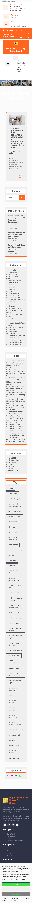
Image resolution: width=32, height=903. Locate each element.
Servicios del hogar (15, 340)
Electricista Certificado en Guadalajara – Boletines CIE (15, 374)
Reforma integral (14, 424)
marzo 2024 (12, 468)
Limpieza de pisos (14, 308)
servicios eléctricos (15, 735)
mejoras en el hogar (15, 650)
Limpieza (11, 306)
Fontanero (12, 555)
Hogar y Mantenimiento (16, 300)
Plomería (11, 321)
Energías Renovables (15, 285)
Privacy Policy (13, 422)
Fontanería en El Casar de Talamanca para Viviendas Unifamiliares (16, 248)
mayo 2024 (12, 464)
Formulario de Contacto (16, 405)
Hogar (10, 291)
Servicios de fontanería (16, 433)
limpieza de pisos (14, 593)
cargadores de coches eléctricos (14, 505)
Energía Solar (13, 283)
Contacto (10, 838)
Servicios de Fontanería (16, 336)
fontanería (12, 287)
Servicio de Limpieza (15, 327)
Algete (10, 488)
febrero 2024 (13, 471)
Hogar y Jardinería (14, 297)
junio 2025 (12, 458)
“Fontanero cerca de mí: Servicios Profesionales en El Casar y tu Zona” (15, 363)
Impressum (27, 898)
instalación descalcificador (13, 579)
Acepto (16, 884)
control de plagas (14, 511)
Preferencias (16, 894)
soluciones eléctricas (12, 752)
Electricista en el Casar (16, 378)
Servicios (11, 329)
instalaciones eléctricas (13, 572)
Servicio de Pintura (15, 431)
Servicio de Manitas (15, 429)
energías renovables (15, 550)
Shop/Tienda (11, 834)
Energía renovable (14, 280)
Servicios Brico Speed (16, 435)
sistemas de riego (14, 745)
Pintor (9, 853)
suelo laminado (13, 758)
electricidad (12, 522)
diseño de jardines (14, 516)
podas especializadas (13, 662)
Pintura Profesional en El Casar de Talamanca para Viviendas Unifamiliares (16, 236)
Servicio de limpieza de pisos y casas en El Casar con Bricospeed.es (16, 219)
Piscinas (11, 319)
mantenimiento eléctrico (13, 644)
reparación (12, 695)
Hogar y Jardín (13, 295)
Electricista (12, 369)
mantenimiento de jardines (14, 629)
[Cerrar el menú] (15, 58)
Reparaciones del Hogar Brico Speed (16, 50)
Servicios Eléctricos (15, 342)
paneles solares (13, 655)
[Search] (22, 197)
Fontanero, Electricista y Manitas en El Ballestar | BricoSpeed (16, 388)
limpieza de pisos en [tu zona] (15, 599)
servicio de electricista (12, 702)
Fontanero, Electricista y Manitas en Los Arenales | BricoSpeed (16, 395)
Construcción (13, 272)
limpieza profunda (14, 618)
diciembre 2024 (14, 460)
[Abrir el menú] (7, 64)
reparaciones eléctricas (13, 674)
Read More (21, 176)
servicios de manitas (15, 730)
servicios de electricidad (12, 716)
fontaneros (12, 560)
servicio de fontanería (12, 709)
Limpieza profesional (15, 412)
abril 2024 (12, 466)
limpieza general (14, 613)
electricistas (12, 532)
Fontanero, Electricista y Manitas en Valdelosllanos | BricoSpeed (16, 401)
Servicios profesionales (16, 344)
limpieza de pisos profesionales (14, 606)
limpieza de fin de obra (14, 586)
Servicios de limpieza (15, 338)
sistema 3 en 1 (13, 740)
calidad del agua (14, 499)
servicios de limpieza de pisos (14, 724)
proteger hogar (13, 668)
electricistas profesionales (13, 538)
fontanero (11, 289)
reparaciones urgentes (13, 689)
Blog (10, 367)
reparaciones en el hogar (15, 682)
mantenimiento (13, 623)
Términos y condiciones (16, 441)
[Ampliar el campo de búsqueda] (25, 77)
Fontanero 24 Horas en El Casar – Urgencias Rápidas (15, 382)
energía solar (13, 545)
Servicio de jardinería (15, 426)
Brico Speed (12, 493)
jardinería (11, 302)
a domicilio (12, 270)
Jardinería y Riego (14, 304)
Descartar (16, 889)
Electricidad (12, 274)
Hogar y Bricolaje (14, 293)
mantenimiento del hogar (15, 637)
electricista (12, 527)
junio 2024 (12, 462)
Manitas (9, 855)
